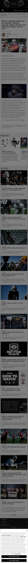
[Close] (26, 530)
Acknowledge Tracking (14, 560)
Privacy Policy (20, 536)
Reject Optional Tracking (14, 556)
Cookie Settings (13, 553)
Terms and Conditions (6, 535)
